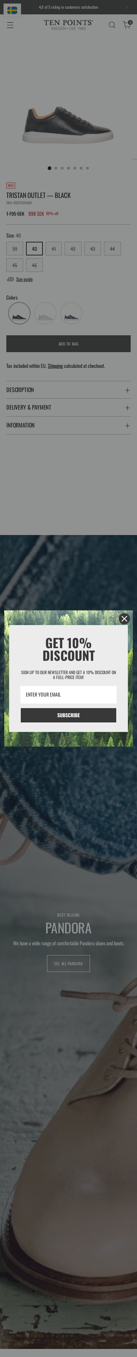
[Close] (124, 618)
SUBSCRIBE (68, 715)
